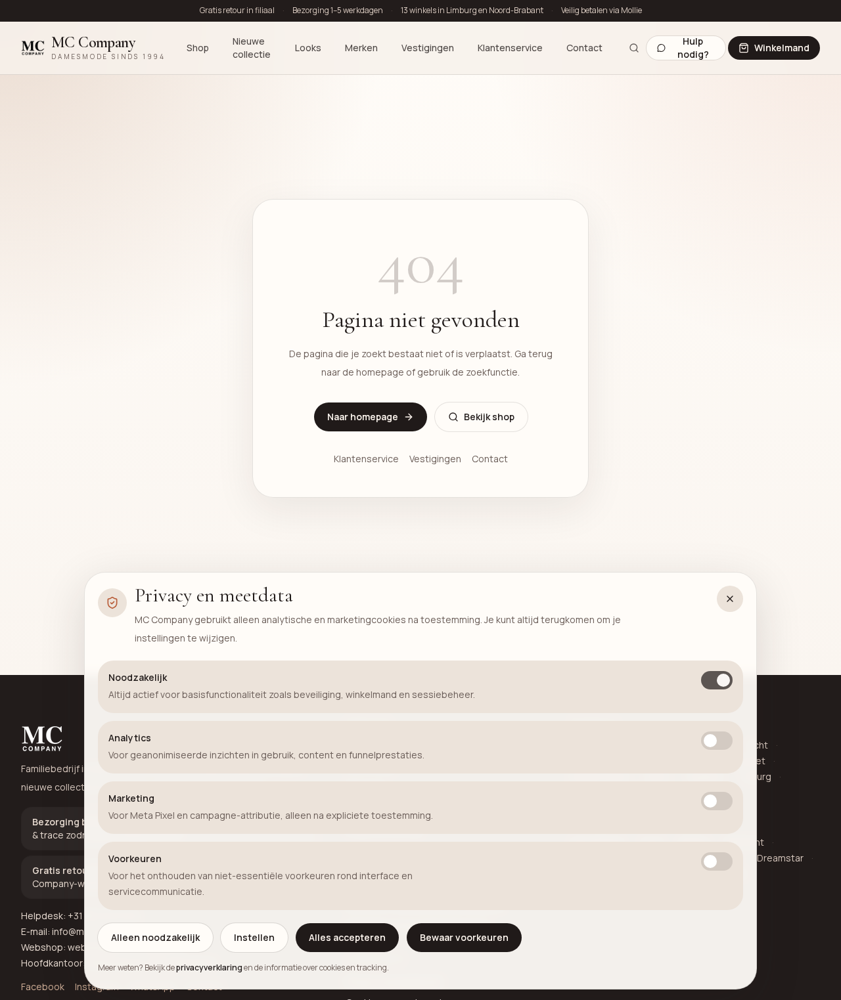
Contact (584, 47)
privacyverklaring (209, 967)
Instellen (254, 937)
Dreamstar (780, 858)
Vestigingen (427, 47)
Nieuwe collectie (252, 47)
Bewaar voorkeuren (464, 937)
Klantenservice (510, 47)
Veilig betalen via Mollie (601, 10)
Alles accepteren (347, 937)
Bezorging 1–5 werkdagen (337, 10)
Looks (308, 47)
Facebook (42, 986)
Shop (198, 47)
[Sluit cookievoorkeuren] (730, 599)
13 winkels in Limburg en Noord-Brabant (472, 10)
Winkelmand (781, 47)
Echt (758, 745)
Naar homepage (362, 416)
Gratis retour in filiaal (237, 10)
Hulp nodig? (693, 48)
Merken (361, 47)
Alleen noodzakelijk (155, 937)
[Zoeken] (634, 48)
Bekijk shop (489, 416)
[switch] (717, 680)
